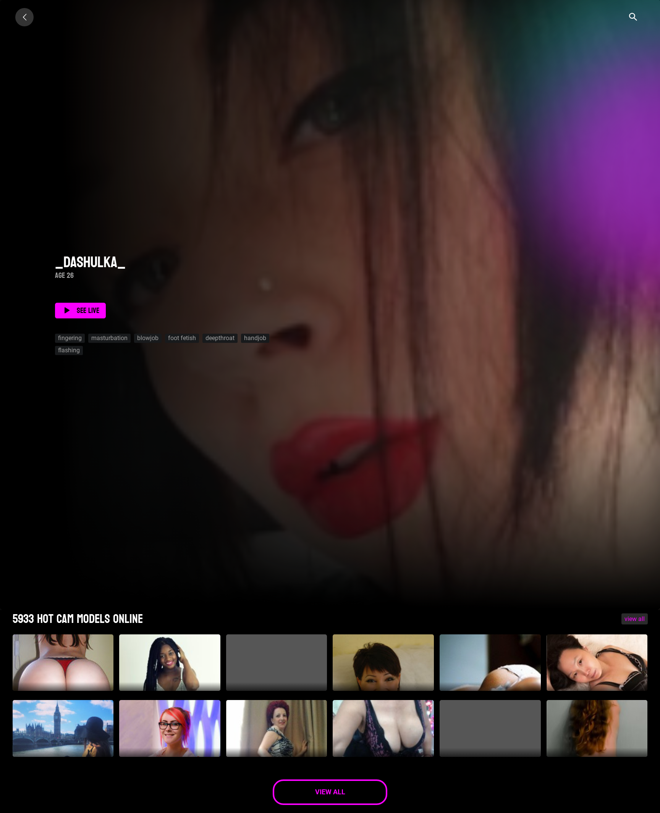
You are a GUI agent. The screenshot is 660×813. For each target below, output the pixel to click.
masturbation (109, 338)
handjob (255, 338)
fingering (70, 338)
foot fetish (182, 338)
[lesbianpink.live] (24, 17)
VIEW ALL (634, 619)
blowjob (148, 338)
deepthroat (220, 338)
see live (88, 311)
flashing (69, 350)
